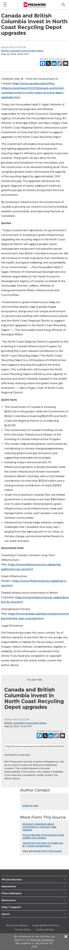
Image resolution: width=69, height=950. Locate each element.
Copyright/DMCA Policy (45, 925)
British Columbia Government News (22, 50)
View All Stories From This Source (42, 851)
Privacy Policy (23, 929)
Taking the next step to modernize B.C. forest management (42, 844)
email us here (30, 805)
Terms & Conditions (16, 925)
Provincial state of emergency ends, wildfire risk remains (43, 836)
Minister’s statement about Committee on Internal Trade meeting (39, 827)
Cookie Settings (45, 929)
